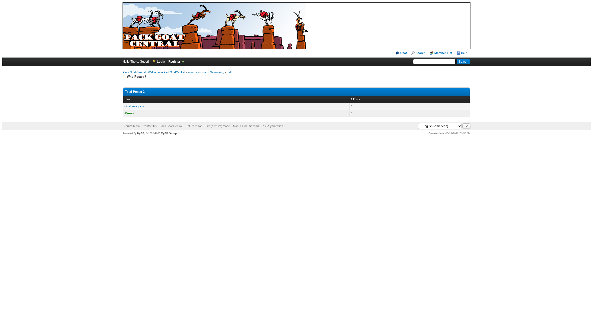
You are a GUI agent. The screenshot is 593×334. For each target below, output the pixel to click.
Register (174, 61)
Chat (403, 53)
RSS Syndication (272, 126)
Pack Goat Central (134, 72)
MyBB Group (169, 133)
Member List (443, 53)
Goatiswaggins (134, 106)
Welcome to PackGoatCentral (166, 72)
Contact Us (150, 126)
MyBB (140, 133)
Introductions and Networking (205, 72)
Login (161, 61)
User (127, 99)
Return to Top (194, 126)
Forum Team (132, 126)
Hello (230, 72)
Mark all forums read (246, 126)
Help (464, 53)
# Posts (355, 99)
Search (421, 53)
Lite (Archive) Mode (217, 126)
